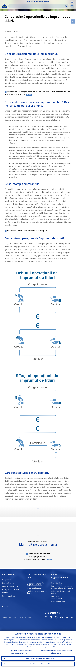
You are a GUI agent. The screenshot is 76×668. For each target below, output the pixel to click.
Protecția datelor (57, 583)
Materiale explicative (10, 586)
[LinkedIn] (51, 617)
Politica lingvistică (58, 601)
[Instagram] (56, 617)
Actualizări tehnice (34, 588)
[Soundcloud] (67, 617)
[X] (46, 617)
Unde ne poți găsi (9, 596)
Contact (5, 593)
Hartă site (6, 606)
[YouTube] (61, 617)
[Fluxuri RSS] (72, 617)
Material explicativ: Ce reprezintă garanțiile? (27, 231)
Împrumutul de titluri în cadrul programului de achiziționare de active (37, 556)
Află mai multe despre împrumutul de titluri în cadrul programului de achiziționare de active (37, 93)
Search (66, 6)
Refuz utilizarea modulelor (39, 664)
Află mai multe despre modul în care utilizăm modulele (56, 652)
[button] (72, 2)
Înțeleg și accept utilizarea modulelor (39, 658)
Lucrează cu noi (8, 583)
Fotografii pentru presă (11, 590)
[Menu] (72, 6)
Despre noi (6, 580)
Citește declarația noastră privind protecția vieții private (20, 652)
